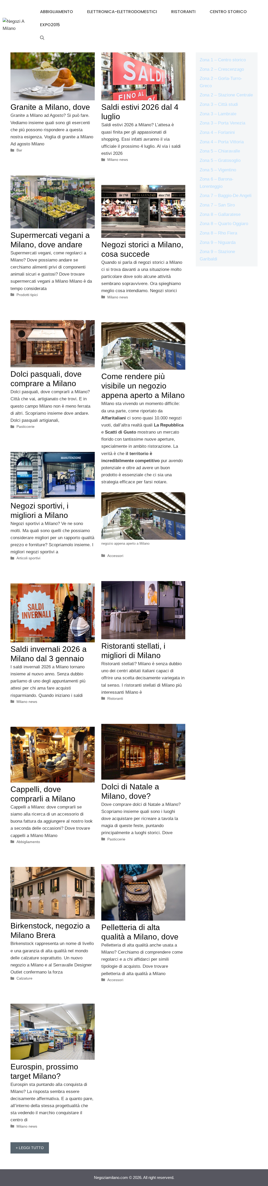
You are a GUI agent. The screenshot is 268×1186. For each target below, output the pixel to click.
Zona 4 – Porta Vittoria (222, 141)
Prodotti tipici (27, 295)
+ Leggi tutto (30, 1148)
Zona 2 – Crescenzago (222, 69)
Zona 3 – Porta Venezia (222, 123)
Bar (19, 150)
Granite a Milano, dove (50, 107)
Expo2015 (50, 25)
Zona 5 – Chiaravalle (220, 151)
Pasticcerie (25, 426)
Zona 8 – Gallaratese (220, 214)
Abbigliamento (56, 12)
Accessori (115, 556)
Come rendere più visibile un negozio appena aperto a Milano (143, 386)
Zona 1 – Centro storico (223, 59)
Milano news (117, 159)
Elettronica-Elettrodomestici (122, 12)
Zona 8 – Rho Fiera (218, 233)
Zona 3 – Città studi (219, 104)
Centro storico (228, 12)
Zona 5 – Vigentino (218, 169)
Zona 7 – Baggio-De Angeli (226, 195)
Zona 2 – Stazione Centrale (226, 94)
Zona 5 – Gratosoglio (220, 160)
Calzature (24, 978)
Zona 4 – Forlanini (217, 132)
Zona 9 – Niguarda (218, 242)
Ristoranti (183, 12)
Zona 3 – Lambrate (218, 113)
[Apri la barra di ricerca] (42, 38)
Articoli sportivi (28, 558)
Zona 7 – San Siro (217, 205)
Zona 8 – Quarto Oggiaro (224, 223)
